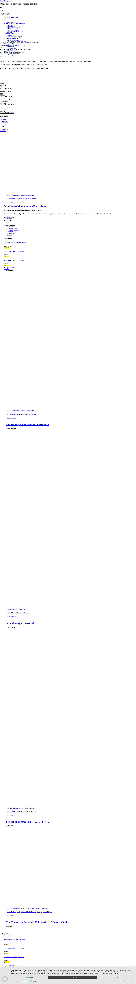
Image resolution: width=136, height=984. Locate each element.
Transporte (9, 33)
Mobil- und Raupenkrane (14, 23)
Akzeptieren (72, 977)
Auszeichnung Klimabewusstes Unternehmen (20, 195)
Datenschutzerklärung (129, 980)
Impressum (121, 980)
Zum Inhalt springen (6, 1)
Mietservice (9, 43)
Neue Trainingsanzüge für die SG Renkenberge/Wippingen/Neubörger (28, 908)
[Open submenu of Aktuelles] (10, 269)
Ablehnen (29, 977)
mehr (116, 977)
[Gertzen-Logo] (48, 12)
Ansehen (6, 248)
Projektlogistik (11, 51)
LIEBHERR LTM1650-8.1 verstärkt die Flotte (21, 808)
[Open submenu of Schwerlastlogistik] (15, 17)
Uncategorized (11, 202)
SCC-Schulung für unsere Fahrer (17, 609)
